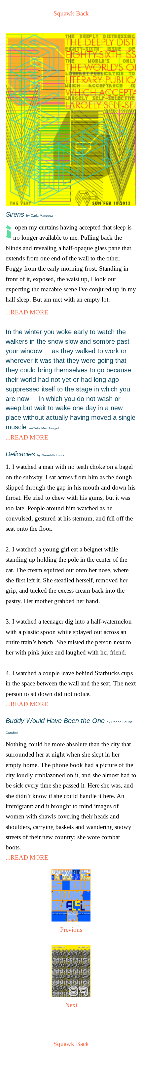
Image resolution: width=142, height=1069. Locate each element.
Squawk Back (71, 13)
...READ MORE (27, 312)
